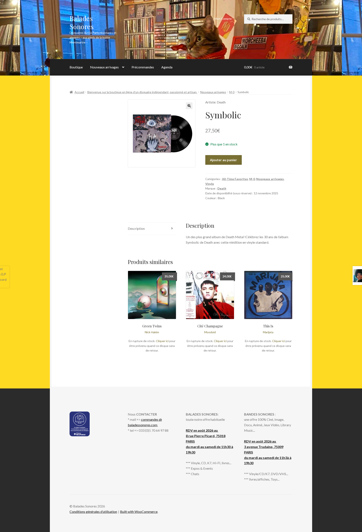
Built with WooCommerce (139, 512)
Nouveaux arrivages (104, 67)
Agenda (166, 67)
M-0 (231, 92)
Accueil (79, 92)
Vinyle (209, 184)
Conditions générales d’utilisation (93, 512)
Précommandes (143, 67)
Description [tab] (136, 228)
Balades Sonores (82, 22)
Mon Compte (223, 18)
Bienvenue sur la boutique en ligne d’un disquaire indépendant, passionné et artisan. (142, 92)
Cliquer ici (162, 341)
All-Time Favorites (235, 179)
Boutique (76, 67)
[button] (189, 105)
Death (221, 188)
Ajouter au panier (223, 160)
